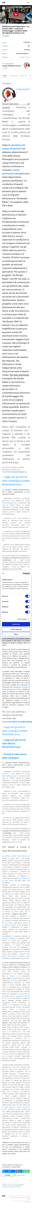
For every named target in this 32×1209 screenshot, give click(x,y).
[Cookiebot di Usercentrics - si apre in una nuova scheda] (23, 574)
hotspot (12, 976)
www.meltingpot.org (9, 503)
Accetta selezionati (16, 629)
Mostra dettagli (22, 619)
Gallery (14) (23, 75)
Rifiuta (16, 634)
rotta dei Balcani (23, 878)
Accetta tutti (16, 624)
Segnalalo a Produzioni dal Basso (11, 1186)
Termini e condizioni (14, 1197)
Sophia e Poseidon (17, 1009)
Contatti (4, 68)
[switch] (27, 601)
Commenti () (14, 75)
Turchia (27, 994)
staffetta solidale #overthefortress (16, 856)
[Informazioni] (29, 53)
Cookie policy (23, 1197)
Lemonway (27, 1201)
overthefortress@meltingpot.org (15, 472)
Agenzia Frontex (15, 1007)
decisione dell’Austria (9, 938)
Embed (7, 1175)
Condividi (5, 36)
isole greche (9, 880)
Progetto (4, 75)
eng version (23, 89)
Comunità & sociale (24, 57)
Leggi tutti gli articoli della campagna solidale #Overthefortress (15, 480)
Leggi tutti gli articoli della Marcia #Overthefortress (14, 743)
